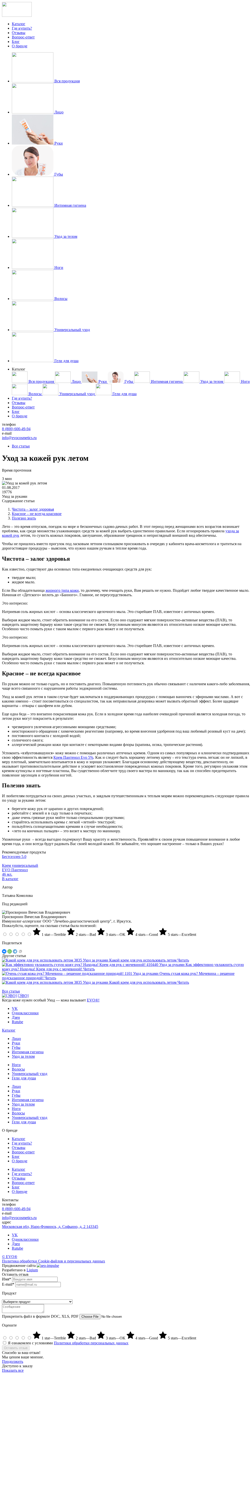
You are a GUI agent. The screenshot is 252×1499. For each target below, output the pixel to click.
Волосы (18, 1069)
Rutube (17, 1248)
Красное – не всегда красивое (37, 514)
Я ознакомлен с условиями (68, 1343)
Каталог (18, 24)
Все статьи (21, 446)
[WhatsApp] (9, 951)
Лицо (16, 1038)
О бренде (19, 46)
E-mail (8, 1284)
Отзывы (18, 33)
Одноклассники (25, 1239)
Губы (16, 1047)
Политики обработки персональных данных (91, 1343)
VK (15, 1235)
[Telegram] (15, 951)
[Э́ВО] (23, 996)
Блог (16, 41)
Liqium (32, 1270)
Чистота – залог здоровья (33, 509)
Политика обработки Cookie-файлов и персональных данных (53, 1261)
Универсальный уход (29, 1074)
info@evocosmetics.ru (19, 438)
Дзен (16, 1244)
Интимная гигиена (28, 1052)
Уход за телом (23, 1056)
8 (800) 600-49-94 (16, 429)
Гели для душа (24, 1078)
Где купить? (22, 28)
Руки (16, 1043)
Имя (6, 1279)
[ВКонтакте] (4, 951)
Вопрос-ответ (23, 37)
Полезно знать (24, 518)
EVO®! (93, 1000)
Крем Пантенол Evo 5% (73, 757)
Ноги (16, 1065)
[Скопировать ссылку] (20, 951)
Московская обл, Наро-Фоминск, (50, 1226)
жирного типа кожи (62, 590)
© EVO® (9, 1257)
